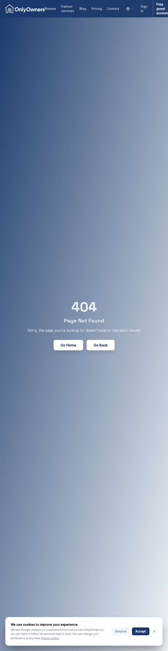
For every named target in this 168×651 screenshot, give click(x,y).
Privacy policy (50, 638)
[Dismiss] (154, 631)
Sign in (144, 9)
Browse (50, 8)
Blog (82, 8)
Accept (140, 631)
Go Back (101, 345)
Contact (113, 8)
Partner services (67, 9)
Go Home (68, 345)
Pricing (96, 8)
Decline (121, 631)
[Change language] (129, 8)
